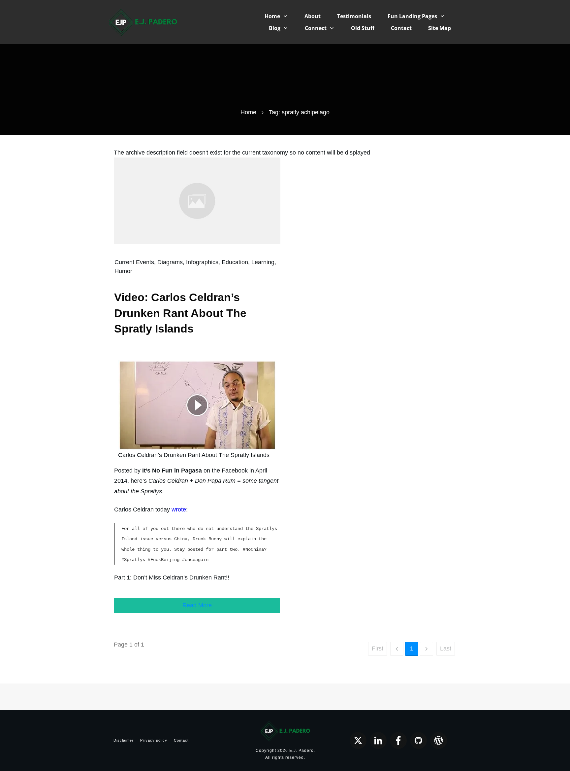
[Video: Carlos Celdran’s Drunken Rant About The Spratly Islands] (197, 200)
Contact (181, 740)
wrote (179, 509)
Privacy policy (153, 740)
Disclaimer (123, 740)
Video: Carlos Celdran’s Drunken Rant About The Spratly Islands (180, 313)
